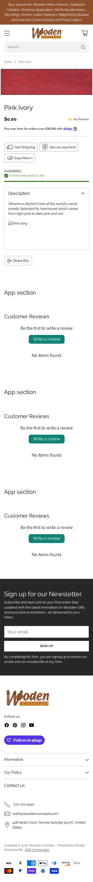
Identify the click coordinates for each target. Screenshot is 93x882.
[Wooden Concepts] (46, 33)
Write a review (46, 339)
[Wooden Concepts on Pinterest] (15, 726)
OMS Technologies (37, 850)
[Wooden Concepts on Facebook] (7, 726)
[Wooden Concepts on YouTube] (31, 726)
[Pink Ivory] (46, 82)
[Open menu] (7, 33)
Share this (21, 261)
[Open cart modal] (84, 33)
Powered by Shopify (71, 845)
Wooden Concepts (41, 845)
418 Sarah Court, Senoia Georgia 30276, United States (48, 824)
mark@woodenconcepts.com (35, 814)
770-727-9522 (23, 804)
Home (8, 62)
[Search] (83, 47)
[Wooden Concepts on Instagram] (23, 726)
